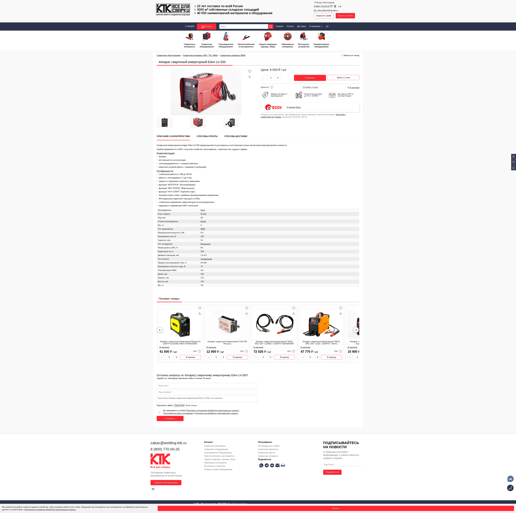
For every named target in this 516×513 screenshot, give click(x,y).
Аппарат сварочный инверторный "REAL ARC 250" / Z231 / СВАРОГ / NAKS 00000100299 (321, 342)
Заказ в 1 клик (343, 77)
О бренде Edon (294, 107)
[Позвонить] (510, 488)
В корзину (310, 78)
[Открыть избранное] (331, 6)
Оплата (290, 26)
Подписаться (332, 472)
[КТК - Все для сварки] (173, 10)
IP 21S (203, 214)
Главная (279, 26)
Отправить (170, 418)
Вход (318, 2)
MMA (203, 229)
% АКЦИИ (189, 26)
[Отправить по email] (277, 465)
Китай (203, 221)
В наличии (354, 87)
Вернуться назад (351, 55)
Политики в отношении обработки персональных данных (212, 410)
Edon (203, 210)
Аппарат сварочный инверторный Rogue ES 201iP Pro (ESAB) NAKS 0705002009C (180, 342)
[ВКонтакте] (152, 489)
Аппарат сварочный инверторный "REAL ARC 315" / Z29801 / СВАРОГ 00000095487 (274, 342)
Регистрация (328, 2)
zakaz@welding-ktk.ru (327, 10)
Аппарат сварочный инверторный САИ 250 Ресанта (227, 342)
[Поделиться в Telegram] (267, 465)
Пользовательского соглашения (178, 413)
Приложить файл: (165, 405)
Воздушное (205, 244)
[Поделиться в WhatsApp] (261, 465)
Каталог (208, 26)
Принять (336, 508)
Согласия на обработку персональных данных (216, 413)
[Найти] (270, 26)
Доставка (301, 26)
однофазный (206, 259)
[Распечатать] (283, 465)
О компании (315, 26)
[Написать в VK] (510, 479)
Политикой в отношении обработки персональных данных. (50, 509)
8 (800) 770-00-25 (321, 6)
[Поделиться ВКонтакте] (272, 465)
